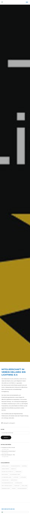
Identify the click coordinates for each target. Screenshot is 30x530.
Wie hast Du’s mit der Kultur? (9, 451)
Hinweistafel (18, 471)
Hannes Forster (5, 468)
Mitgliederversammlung (7, 482)
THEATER (13, 488)
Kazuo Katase (5, 474)
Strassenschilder (6, 488)
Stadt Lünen (24, 485)
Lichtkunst (15, 477)
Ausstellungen (5, 466)
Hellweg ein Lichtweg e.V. (9, 423)
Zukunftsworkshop (22, 488)
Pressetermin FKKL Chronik (8, 447)
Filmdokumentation (15, 466)
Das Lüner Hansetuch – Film (8, 454)
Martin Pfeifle (14, 480)
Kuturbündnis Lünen (6, 477)
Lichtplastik (23, 477)
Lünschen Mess (5, 480)
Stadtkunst (17, 485)
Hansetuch (13, 468)
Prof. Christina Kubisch (7, 485)
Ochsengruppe (18, 482)
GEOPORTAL (24, 466)
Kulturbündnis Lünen (15, 474)
